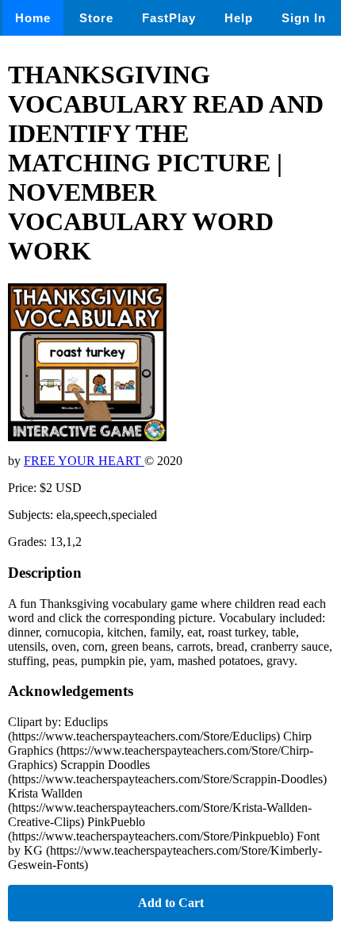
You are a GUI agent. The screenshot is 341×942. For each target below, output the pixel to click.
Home (33, 18)
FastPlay (169, 18)
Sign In (304, 18)
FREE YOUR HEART (84, 460)
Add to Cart (171, 902)
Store (96, 18)
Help (238, 18)
